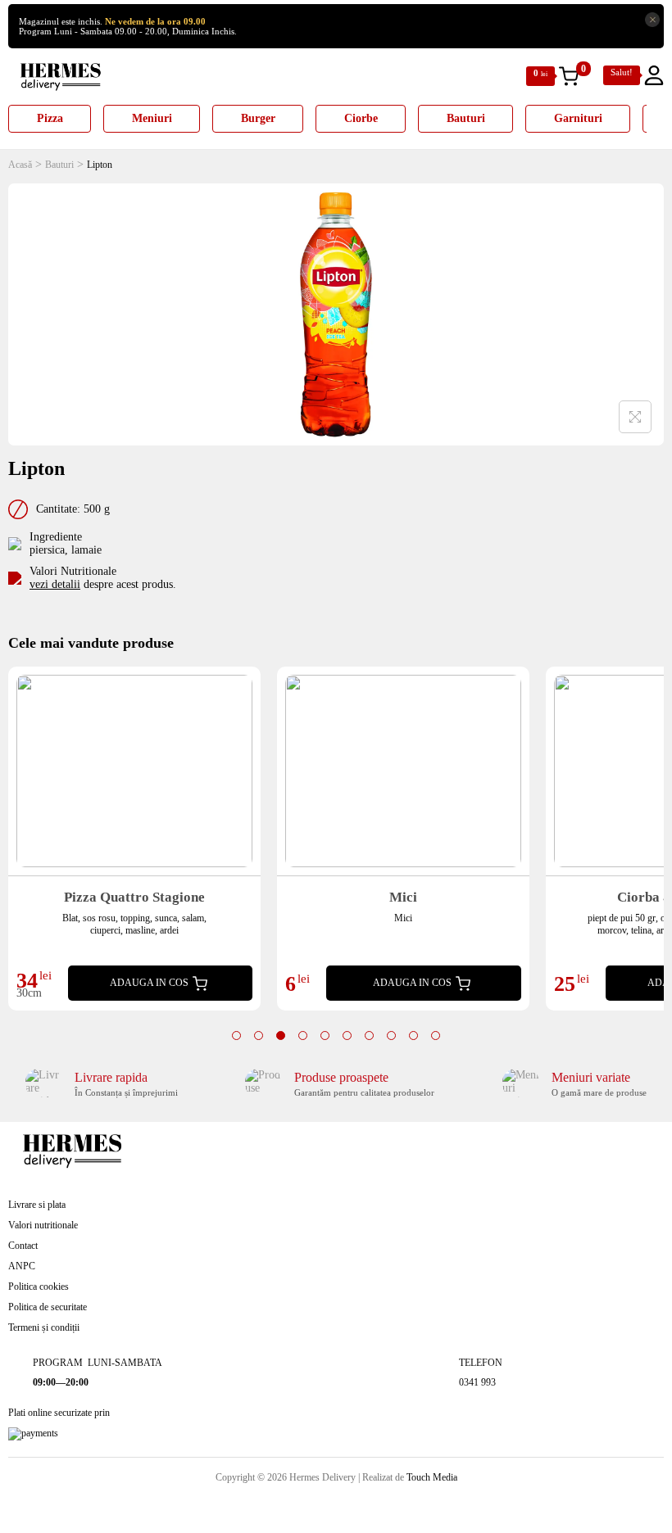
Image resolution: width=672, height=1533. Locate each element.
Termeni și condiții (43, 1327)
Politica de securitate (47, 1307)
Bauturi (59, 164)
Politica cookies (38, 1286)
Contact (23, 1245)
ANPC (21, 1266)
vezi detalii (55, 584)
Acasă (20, 164)
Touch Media (431, 1477)
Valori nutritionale (43, 1225)
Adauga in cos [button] (149, 982)
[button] (236, 1035)
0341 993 (477, 1382)
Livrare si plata (37, 1204)
